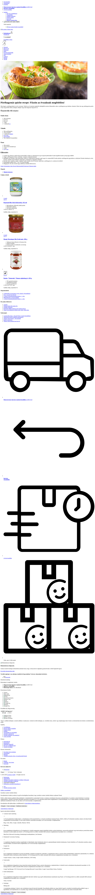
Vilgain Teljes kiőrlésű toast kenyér (12, 321)
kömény (11, 134)
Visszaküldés (10, 15)
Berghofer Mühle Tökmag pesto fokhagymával (15, 308)
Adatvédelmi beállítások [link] (9, 782)
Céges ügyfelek (7, 736)
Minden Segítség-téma (12, 20)
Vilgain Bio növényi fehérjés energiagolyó (13, 317)
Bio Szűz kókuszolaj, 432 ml (15, 202)
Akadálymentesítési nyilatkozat (11, 781)
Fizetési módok (10, 17)
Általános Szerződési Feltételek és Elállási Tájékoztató (16, 780)
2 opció (5, 198)
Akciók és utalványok (9, 734)
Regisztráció (6, 743)
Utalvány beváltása (8, 747)
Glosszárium (6, 753)
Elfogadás (3, 806)
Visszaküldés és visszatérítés (10, 732)
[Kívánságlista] (5, 42)
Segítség (5, 12)
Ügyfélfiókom (7, 727)
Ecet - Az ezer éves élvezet (10, 295)
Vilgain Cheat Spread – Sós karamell (12, 318)
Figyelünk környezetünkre (10, 752)
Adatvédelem (7, 778)
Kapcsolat (9, 19)
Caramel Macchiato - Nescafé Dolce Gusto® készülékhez (17, 316)
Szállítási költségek (11, 16)
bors (7, 135)
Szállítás (5, 731)
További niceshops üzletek (10, 787)
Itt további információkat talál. (8, 671)
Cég (4, 786)
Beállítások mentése (5, 892)
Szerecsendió (7, 136)
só (9, 123)
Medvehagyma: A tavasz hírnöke (11, 297)
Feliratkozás (6, 34)
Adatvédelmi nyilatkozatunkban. (32, 803)
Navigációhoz (7, 1)
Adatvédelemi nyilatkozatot (7, 808)
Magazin (6, 754)
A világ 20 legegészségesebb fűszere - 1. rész (14, 296)
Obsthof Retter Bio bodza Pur (11, 306)
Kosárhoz (6, 4)
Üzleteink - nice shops (9, 762)
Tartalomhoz (6, 3)
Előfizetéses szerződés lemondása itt (12, 784)
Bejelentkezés (7, 741)
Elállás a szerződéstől (6, 790)
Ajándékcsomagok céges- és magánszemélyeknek (15, 756)
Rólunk (5, 761)
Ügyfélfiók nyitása (8, 39)
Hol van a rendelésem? (12, 13)
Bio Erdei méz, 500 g (15, 239)
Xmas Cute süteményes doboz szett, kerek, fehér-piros (16, 310)
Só (4, 135)
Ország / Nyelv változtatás (15, 772)
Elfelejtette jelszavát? (8, 744)
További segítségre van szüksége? (11, 735)
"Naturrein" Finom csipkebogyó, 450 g (18, 278)
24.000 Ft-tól (18, 7)
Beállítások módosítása (21, 806)
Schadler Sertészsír (8, 307)
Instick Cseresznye (8, 320)
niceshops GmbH (11, 774)
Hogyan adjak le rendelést (10, 728)
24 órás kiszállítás (8, 9)
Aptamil (5, 304)
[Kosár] (49, 44)
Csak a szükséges (11, 806)
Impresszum (6, 777)
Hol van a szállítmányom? (10, 745)
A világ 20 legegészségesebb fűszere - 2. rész (14, 299)
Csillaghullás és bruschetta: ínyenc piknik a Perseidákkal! (17, 293)
